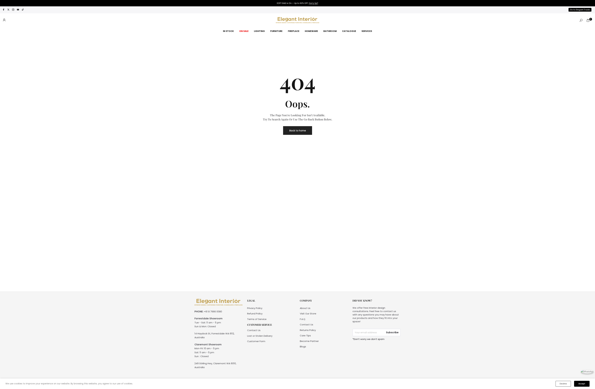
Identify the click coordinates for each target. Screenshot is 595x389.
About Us (305, 308)
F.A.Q (302, 319)
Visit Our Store (308, 313)
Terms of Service (257, 319)
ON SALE (244, 31)
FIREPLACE (293, 31)
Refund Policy (254, 313)
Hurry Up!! (313, 3)
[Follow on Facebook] (3, 10)
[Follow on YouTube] (18, 10)
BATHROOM (330, 31)
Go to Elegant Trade (580, 9)
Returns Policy (308, 330)
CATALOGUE (349, 31)
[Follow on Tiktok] (23, 10)
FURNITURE (276, 31)
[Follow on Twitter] (8, 10)
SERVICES (366, 31)
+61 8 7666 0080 (213, 311)
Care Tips (305, 335)
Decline (563, 383)
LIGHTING (259, 31)
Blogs (303, 346)
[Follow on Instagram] (13, 10)
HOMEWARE (311, 31)
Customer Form (256, 341)
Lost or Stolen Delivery (259, 335)
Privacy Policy (254, 308)
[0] (588, 20)
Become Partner (309, 341)
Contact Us (253, 330)
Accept (581, 383)
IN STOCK (228, 31)
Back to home (297, 130)
